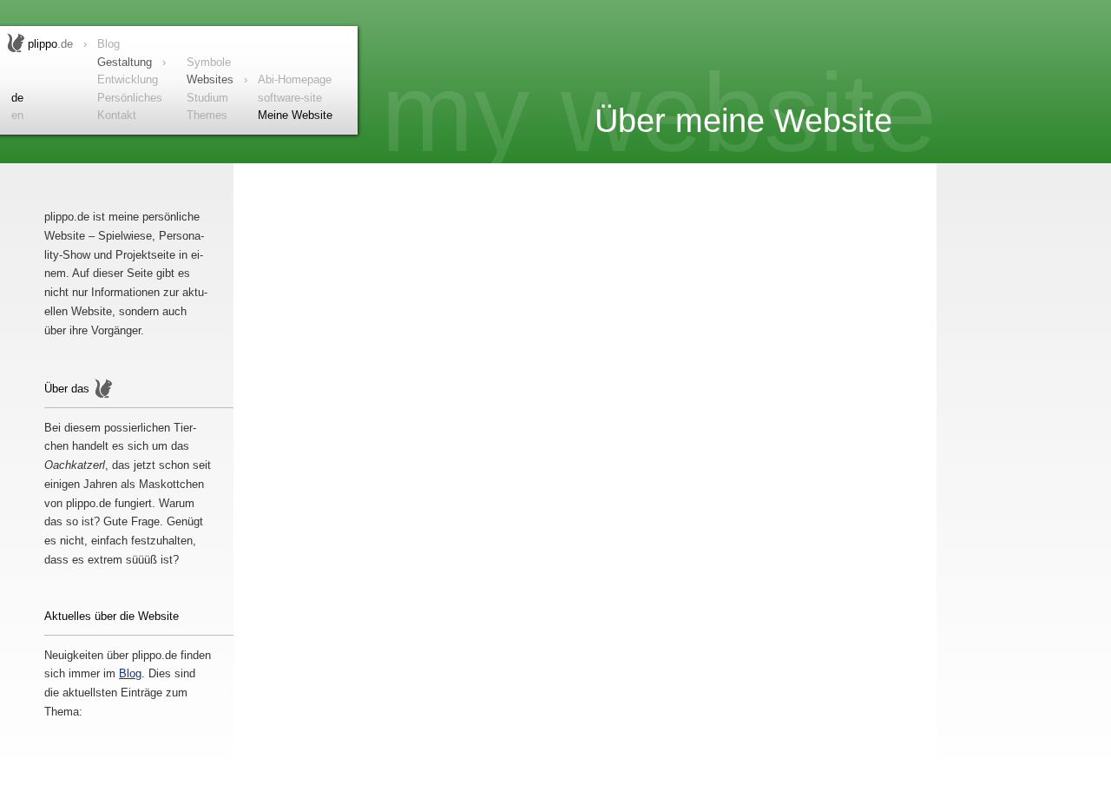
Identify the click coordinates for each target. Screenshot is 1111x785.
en (17, 115)
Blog (130, 673)
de (17, 97)
